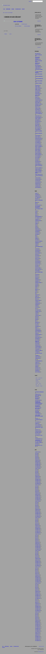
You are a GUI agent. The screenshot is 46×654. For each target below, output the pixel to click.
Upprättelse (37, 363)
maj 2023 (36, 505)
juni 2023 (36, 503)
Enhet (36, 215)
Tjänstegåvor (37, 356)
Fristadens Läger (16, 646)
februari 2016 (37, 620)
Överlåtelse (37, 329)
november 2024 (37, 480)
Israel (36, 290)
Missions (36, 318)
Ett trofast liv (38, 217)
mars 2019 (37, 573)
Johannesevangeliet (38, 419)
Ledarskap (37, 304)
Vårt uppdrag (37, 371)
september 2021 (38, 532)
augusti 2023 (37, 501)
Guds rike (37, 383)
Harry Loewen (37, 118)
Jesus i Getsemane (17, 21)
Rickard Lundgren (38, 167)
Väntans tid (37, 367)
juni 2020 (36, 553)
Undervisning (7, 646)
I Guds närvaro (38, 413)
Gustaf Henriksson (38, 113)
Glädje (36, 245)
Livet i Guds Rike (38, 424)
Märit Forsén (37, 150)
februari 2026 (37, 460)
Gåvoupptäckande (38, 241)
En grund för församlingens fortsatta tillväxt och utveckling (38, 403)
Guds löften (37, 258)
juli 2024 (36, 486)
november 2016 (37, 607)
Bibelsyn (36, 202)
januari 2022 (37, 527)
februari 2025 (37, 476)
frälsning (37, 380)
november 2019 (37, 562)
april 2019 (37, 572)
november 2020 (37, 546)
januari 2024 (37, 494)
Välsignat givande (38, 442)
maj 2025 (36, 472)
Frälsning (37, 234)
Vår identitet (37, 369)
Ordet (36, 327)
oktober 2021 (37, 531)
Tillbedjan (37, 351)
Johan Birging (37, 129)
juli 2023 (36, 502)
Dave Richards (37, 90)
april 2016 (37, 617)
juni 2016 (36, 614)
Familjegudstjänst (38, 379)
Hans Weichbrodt (38, 117)
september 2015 (38, 626)
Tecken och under (38, 350)
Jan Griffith (37, 122)
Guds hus (36, 254)
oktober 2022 (37, 514)
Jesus (36, 292)
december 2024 (37, 479)
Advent (36, 193)
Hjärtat (36, 286)
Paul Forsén (37, 157)
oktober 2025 (37, 465)
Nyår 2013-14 (37, 429)
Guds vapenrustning (39, 272)
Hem (3, 12)
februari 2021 (37, 542)
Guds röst (37, 266)
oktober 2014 (37, 629)
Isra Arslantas (38, 121)
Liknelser (36, 423)
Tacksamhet (37, 349)
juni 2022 (36, 520)
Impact (40, 383)
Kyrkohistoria (37, 300)
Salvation (37, 343)
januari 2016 (37, 621)
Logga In (30, 1)
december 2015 (37, 622)
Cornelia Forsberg (38, 83)
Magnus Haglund (38, 145)
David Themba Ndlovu (37, 95)
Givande (36, 243)
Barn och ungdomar (39, 200)
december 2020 (37, 544)
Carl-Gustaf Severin (38, 69)
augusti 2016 (37, 611)
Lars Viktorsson (38, 139)
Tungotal (37, 362)
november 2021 (37, 529)
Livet (36, 308)
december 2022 (37, 512)
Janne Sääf (37, 125)
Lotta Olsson (37, 143)
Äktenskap (37, 194)
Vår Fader (37, 443)
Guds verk (37, 274)
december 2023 (37, 495)
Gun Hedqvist (37, 109)
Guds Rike (36, 265)
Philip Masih (37, 162)
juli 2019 (36, 568)
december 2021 (37, 528)
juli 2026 (36, 453)
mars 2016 (37, 618)
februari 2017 (37, 603)
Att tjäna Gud (37, 197)
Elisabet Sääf (37, 101)
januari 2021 (37, 543)
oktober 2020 (37, 547)
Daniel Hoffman (38, 88)
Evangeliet (37, 219)
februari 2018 (37, 591)
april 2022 (37, 523)
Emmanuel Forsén (38, 104)
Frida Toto (37, 106)
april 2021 (37, 539)
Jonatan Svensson (38, 133)
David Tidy (37, 97)
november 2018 (37, 579)
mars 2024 (37, 491)
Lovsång (36, 312)
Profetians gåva (38, 337)
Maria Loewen (37, 147)
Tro (36, 359)
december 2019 (37, 561)
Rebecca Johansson (38, 165)
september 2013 (38, 640)
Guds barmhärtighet (39, 246)
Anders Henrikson (38, 54)
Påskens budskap (38, 334)
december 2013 (37, 636)
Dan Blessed (37, 85)
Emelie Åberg (37, 102)
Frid (36, 235)
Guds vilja (37, 277)
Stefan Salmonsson (39, 175)
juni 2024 (36, 487)
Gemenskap (37, 242)
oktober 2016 (37, 609)
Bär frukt (37, 198)
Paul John (37, 158)
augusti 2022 (37, 517)
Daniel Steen (37, 89)
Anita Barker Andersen (37, 57)
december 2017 (37, 594)
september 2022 (38, 516)
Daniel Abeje (37, 86)
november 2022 (37, 513)
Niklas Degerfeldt (38, 154)
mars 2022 (37, 524)
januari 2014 (37, 635)
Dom (36, 212)
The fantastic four (38, 435)
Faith (36, 224)
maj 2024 (36, 488)
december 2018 (37, 577)
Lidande (36, 305)
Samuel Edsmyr (38, 169)
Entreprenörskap (38, 216)
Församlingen (37, 230)
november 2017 (37, 595)
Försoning (37, 231)
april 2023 (37, 506)
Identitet (37, 289)
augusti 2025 (37, 468)
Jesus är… (37, 418)
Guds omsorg (37, 262)
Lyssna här (39, 34)
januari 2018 (37, 592)
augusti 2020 (37, 550)
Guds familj (37, 251)
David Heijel (37, 92)
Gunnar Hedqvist (38, 112)
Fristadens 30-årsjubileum (37, 406)
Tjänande (37, 355)
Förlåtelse (37, 228)
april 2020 (37, 555)
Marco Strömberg (38, 146)
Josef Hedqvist (38, 135)
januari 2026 (37, 461)
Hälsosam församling (37, 412)
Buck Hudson (37, 65)
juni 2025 (36, 471)
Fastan (36, 227)
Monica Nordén (38, 153)
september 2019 (38, 565)
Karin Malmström (38, 138)
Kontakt (3, 647)
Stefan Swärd (37, 177)
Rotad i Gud (37, 433)
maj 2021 (36, 538)
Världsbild (37, 370)
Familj (36, 226)
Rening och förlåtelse (37, 342)
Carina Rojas (37, 68)
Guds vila (36, 275)
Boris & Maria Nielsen (37, 63)
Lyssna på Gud (37, 315)
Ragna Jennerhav (38, 164)
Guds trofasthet (38, 269)
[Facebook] (2, 1)
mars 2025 (37, 475)
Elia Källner (37, 98)
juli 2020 (36, 551)
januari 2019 (37, 576)
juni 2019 (36, 569)
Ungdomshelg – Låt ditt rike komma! (38, 441)
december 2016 (37, 606)
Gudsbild (36, 278)
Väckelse (36, 365)
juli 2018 (36, 584)
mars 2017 (37, 602)
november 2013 (37, 637)
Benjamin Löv (37, 59)
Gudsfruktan (37, 279)
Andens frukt (37, 394)
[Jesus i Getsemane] (8, 28)
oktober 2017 (37, 596)
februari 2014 (37, 633)
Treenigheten (37, 358)
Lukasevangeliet (38, 426)
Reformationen (38, 432)
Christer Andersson (38, 76)
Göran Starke (37, 108)
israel (36, 384)
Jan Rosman (37, 124)
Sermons (6, 12)
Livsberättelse (38, 311)
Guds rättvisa (37, 263)
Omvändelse (37, 326)
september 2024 (38, 483)
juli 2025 (36, 469)
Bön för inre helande (37, 398)
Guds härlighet (10, 12)
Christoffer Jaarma (24, 24)
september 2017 (38, 598)
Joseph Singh (37, 136)
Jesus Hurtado (37, 126)
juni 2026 (36, 454)
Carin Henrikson (38, 66)
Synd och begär (38, 347)
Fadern (36, 223)
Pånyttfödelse (38, 331)
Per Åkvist (37, 160)
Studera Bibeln (38, 346)
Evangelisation (38, 220)
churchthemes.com (41, 651)
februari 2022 (37, 525)
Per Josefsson (37, 161)
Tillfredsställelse (38, 353)
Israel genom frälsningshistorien (39, 416)
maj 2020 (36, 554)
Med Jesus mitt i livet (39, 427)
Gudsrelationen (38, 282)
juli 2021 (36, 535)
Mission (36, 316)
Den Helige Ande (38, 205)
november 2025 (37, 464)
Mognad (36, 319)
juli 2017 (36, 599)
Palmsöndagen (38, 330)
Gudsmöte (37, 281)
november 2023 (37, 497)
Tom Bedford (37, 186)
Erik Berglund (37, 105)
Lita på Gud (37, 307)
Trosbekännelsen (38, 438)
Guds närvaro (37, 261)
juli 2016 (36, 613)
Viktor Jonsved (38, 187)
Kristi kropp (37, 297)
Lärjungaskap (37, 303)
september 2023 (38, 499)
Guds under (37, 270)
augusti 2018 (37, 583)
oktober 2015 (37, 625)
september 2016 (38, 610)
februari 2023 (37, 509)
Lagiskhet (37, 301)
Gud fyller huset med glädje (38, 408)
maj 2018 (36, 587)
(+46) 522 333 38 (41, 646)
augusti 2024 (37, 484)
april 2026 (37, 457)
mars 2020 (37, 557)
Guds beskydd (37, 250)
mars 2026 (37, 458)
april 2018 (37, 588)
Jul (35, 293)
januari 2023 (37, 510)
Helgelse (36, 285)
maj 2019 (36, 570)
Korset (36, 296)
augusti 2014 (37, 632)
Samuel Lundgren (38, 170)
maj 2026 (36, 456)
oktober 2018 (37, 580)
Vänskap (36, 366)
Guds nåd (36, 259)
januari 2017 (37, 605)
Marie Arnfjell (37, 149)
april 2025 (37, 473)
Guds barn (37, 248)
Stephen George (38, 179)
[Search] (43, 1)
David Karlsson (38, 93)
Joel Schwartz (38, 128)
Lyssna (10, 33)
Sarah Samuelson (38, 174)
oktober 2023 (37, 498)
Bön (36, 203)
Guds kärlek (37, 255)
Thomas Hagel (37, 184)
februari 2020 (37, 558)
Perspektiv (37, 335)
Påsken (36, 333)
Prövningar (37, 338)
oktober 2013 (37, 639)
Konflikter (37, 294)
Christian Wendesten (39, 78)
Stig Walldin (37, 180)
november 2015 (37, 624)
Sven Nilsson (37, 183)
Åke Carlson (37, 53)
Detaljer (5, 33)
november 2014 (37, 628)
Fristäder (37, 239)
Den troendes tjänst (39, 208)
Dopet (36, 213)
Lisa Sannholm (38, 142)
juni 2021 (36, 536)
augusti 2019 (37, 566)
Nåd (36, 320)
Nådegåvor (37, 322)
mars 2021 (37, 540)
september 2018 (38, 581)
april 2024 (37, 490)
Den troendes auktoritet (37, 207)
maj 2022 (36, 521)
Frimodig (36, 238)
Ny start (36, 323)
